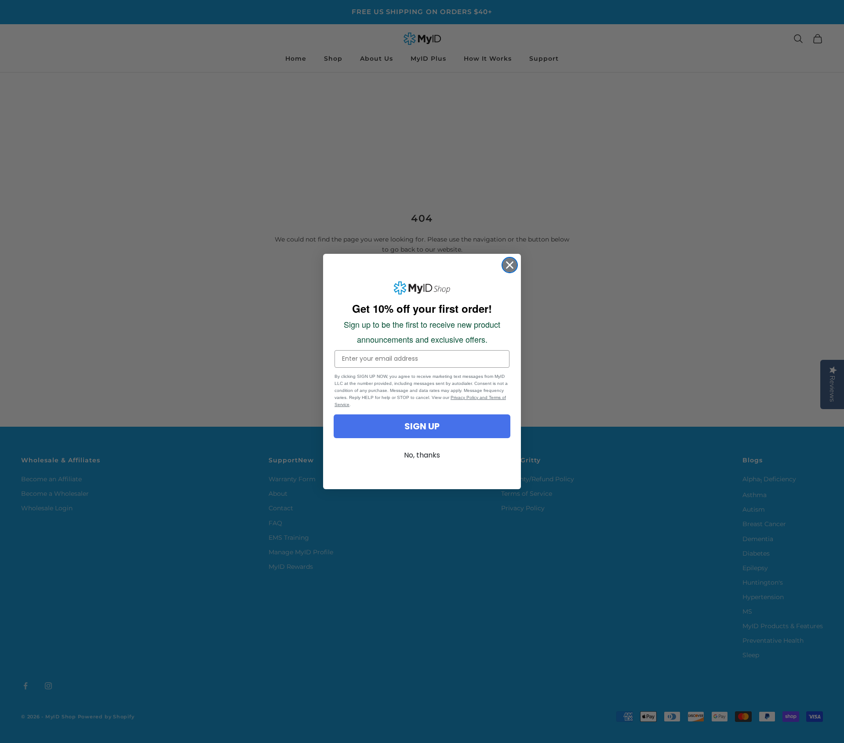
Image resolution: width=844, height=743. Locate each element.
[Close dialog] (509, 265)
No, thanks (422, 455)
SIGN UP (422, 426)
